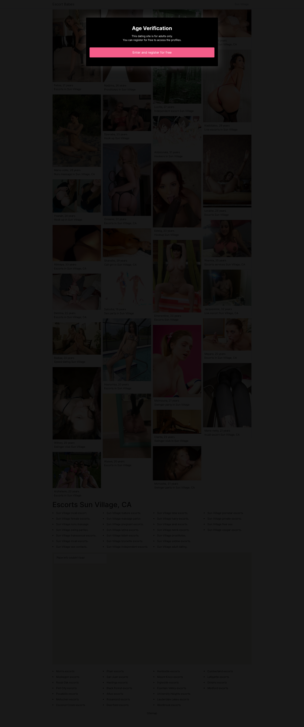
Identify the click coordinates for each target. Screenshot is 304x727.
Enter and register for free (152, 52)
